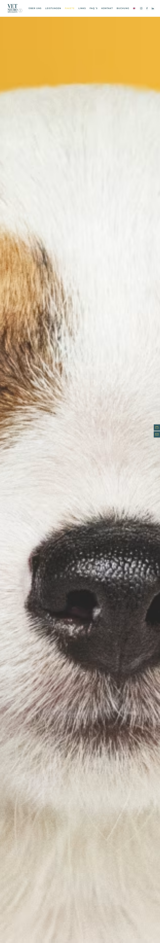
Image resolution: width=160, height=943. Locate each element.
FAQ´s (94, 8)
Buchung (123, 8)
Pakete (70, 8)
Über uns (35, 8)
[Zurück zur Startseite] (15, 8)
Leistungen (53, 8)
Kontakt (107, 8)
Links (82, 8)
